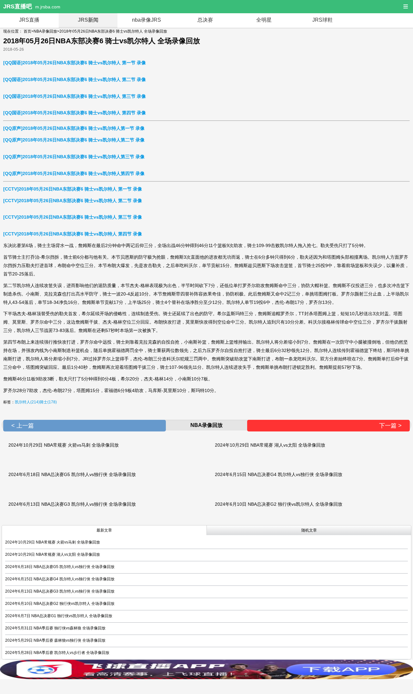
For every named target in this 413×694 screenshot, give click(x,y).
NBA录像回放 (45, 31)
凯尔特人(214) (27, 402)
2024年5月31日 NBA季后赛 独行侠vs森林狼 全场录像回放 (55, 628)
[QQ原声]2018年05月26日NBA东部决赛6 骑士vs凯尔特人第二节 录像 (74, 139)
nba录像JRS (146, 20)
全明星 (264, 20)
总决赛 (205, 20)
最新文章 (104, 530)
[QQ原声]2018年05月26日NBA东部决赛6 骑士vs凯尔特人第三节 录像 (74, 156)
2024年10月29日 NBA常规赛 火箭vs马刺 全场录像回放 (63, 445)
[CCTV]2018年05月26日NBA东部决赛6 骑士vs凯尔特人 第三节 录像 (72, 217)
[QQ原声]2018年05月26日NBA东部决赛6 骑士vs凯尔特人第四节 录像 (74, 173)
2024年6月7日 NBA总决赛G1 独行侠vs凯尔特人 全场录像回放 (58, 616)
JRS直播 (29, 20)
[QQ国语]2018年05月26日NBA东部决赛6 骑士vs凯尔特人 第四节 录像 (74, 112)
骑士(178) (48, 402)
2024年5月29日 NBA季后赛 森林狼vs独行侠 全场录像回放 (55, 640)
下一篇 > (390, 425)
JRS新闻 (88, 20)
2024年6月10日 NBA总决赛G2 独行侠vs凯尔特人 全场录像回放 (278, 504)
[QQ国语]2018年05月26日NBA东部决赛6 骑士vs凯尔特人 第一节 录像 (74, 62)
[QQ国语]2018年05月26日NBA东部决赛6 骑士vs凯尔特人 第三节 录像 (74, 96)
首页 (27, 31)
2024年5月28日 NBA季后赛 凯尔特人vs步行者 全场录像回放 (57, 652)
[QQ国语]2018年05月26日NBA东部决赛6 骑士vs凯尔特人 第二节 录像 (74, 79)
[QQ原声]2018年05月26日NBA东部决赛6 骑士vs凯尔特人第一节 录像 (74, 128)
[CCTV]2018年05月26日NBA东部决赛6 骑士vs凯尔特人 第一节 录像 (72, 189)
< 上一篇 (22, 425)
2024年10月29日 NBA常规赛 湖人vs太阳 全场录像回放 (270, 445)
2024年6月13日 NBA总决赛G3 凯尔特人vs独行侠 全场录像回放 (72, 504)
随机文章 (309, 530)
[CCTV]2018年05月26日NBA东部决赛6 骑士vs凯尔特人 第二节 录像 (72, 200)
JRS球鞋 (322, 20)
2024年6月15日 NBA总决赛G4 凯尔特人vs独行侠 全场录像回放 (278, 474)
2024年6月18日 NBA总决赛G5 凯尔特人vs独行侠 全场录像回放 (72, 474)
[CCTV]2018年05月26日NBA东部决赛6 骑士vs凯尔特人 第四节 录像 (72, 233)
